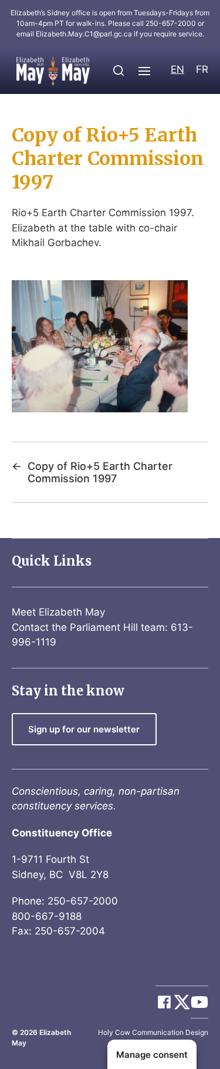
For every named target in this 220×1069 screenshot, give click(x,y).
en (177, 69)
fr (202, 69)
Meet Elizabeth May (58, 612)
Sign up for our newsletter (84, 729)
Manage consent (152, 1054)
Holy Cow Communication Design (153, 1032)
